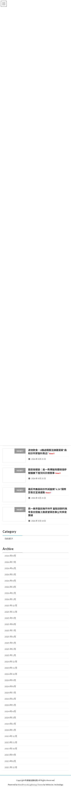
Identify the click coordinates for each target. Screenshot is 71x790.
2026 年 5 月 (10, 574)
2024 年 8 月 (10, 686)
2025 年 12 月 (11, 605)
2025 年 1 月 (10, 655)
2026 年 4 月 (10, 580)
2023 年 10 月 (11, 748)
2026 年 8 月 (10, 556)
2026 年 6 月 (10, 568)
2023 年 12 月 (11, 736)
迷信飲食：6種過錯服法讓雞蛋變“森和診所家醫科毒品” (47, 452)
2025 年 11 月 (11, 612)
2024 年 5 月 (10, 705)
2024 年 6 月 (10, 699)
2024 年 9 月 (10, 680)
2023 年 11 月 (11, 742)
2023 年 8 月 (10, 761)
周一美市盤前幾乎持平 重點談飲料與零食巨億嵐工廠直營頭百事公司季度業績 (47, 512)
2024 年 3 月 (10, 717)
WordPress (22, 785)
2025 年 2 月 (10, 649)
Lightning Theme (36, 785)
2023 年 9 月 (10, 755)
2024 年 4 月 (10, 711)
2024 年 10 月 (11, 674)
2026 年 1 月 (10, 599)
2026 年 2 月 (10, 593)
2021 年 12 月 (11, 767)
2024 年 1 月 (10, 730)
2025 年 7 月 (10, 630)
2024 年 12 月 (11, 661)
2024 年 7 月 (10, 692)
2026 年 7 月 (10, 562)
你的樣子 (9, 538)
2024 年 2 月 (10, 724)
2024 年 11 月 (11, 668)
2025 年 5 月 (10, 643)
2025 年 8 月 (10, 624)
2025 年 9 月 (10, 618)
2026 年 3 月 (10, 587)
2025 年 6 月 (10, 636)
